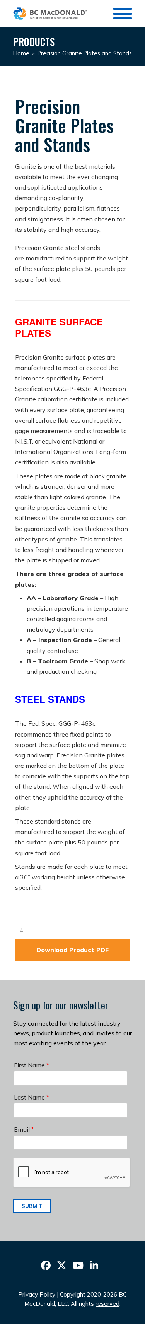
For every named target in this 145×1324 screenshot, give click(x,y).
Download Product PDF (72, 950)
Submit (32, 1206)
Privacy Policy (36, 1294)
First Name (31, 1065)
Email (24, 1129)
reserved (107, 1303)
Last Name (31, 1097)
